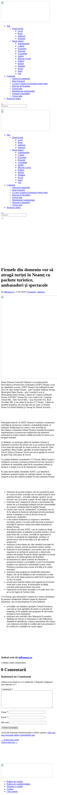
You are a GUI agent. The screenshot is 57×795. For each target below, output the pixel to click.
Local (20, 31)
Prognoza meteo (14, 98)
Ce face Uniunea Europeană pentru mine (30, 83)
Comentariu (7, 689)
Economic (22, 48)
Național (21, 38)
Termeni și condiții (15, 786)
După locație (17, 28)
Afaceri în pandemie (21, 78)
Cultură (21, 46)
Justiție (21, 56)
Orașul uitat (17, 88)
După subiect (18, 41)
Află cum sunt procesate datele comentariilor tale (28, 733)
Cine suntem (12, 791)
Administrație (23, 43)
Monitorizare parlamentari (23, 91)
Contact (10, 789)
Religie (21, 63)
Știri (8, 26)
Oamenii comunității (21, 93)
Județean (21, 36)
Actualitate (22, 53)
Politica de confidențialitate (18, 784)
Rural (20, 33)
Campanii (11, 76)
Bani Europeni (18, 81)
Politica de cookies (15, 781)
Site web (5, 722)
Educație (21, 51)
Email (4, 717)
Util (19, 73)
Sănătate (21, 66)
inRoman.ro (9, 292)
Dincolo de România (21, 86)
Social (20, 68)
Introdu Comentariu (9, 728)
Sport (20, 71)
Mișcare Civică (24, 58)
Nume (4, 712)
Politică (21, 61)
